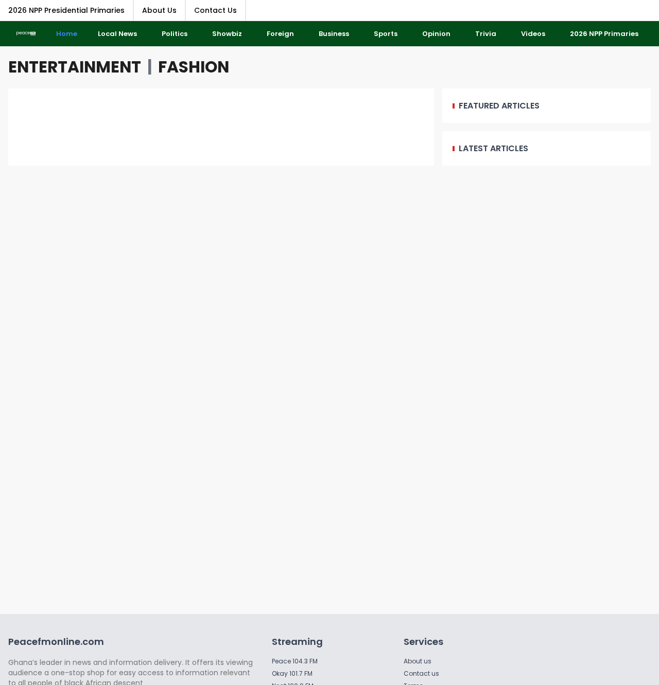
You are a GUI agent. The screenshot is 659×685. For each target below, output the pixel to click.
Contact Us (215, 10)
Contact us (421, 673)
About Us (159, 10)
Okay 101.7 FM (292, 673)
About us (417, 661)
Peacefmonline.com (56, 641)
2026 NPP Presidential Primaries (66, 10)
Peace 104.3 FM (295, 661)
